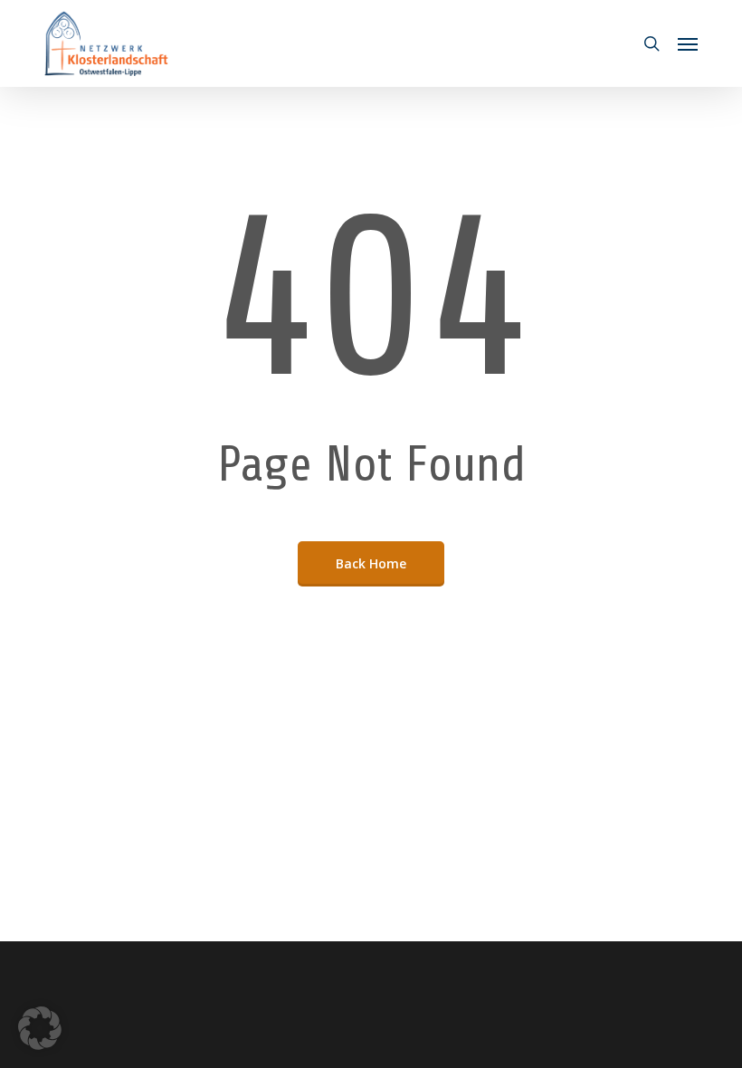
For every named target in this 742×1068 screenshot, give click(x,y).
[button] (688, 43)
